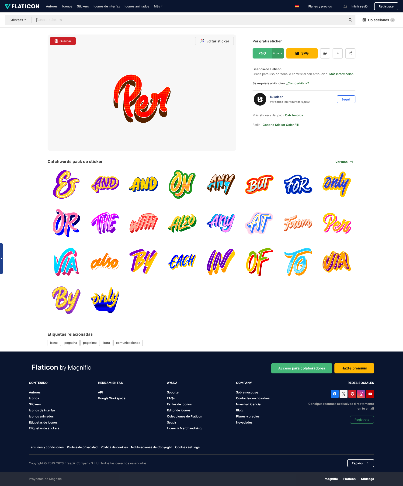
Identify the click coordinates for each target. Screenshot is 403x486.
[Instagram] (361, 394)
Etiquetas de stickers (44, 428)
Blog (239, 410)
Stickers (83, 6)
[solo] (336, 184)
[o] (66, 223)
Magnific (331, 479)
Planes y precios (320, 6)
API (100, 392)
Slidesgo (367, 479)
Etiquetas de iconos (43, 422)
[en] (259, 223)
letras (54, 343)
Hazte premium (354, 368)
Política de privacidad (82, 447)
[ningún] (221, 184)
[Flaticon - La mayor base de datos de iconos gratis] (22, 6)
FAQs (171, 398)
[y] (66, 184)
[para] (298, 184)
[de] (259, 261)
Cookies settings (187, 447)
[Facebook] (335, 394)
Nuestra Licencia (248, 404)
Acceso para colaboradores (301, 368)
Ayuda (172, 383)
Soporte (173, 392)
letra (106, 343)
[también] (182, 223)
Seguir (171, 422)
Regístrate (386, 6)
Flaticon (349, 479)
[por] (336, 223)
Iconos (67, 6)
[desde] (298, 223)
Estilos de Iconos (179, 404)
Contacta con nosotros (253, 398)
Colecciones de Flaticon (184, 416)
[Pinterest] (352, 394)
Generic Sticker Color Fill (281, 125)
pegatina (70, 343)
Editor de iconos (179, 410)
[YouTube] (370, 394)
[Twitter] (343, 394)
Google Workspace (111, 398)
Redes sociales (361, 383)
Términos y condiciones (46, 447)
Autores (52, 6)
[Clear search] (340, 20)
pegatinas (90, 343)
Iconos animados (137, 6)
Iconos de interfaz (107, 6)
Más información (341, 74)
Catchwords (294, 115)
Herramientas (110, 383)
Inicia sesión (360, 6)
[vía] (66, 261)
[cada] (182, 261)
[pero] (259, 184)
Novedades (244, 422)
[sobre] (182, 184)
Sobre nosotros (247, 392)
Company (244, 383)
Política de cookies (114, 447)
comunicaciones (128, 343)
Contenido (38, 383)
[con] (143, 223)
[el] (105, 223)
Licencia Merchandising (184, 428)
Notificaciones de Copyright (151, 447)
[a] (298, 261)
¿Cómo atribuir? (297, 83)
